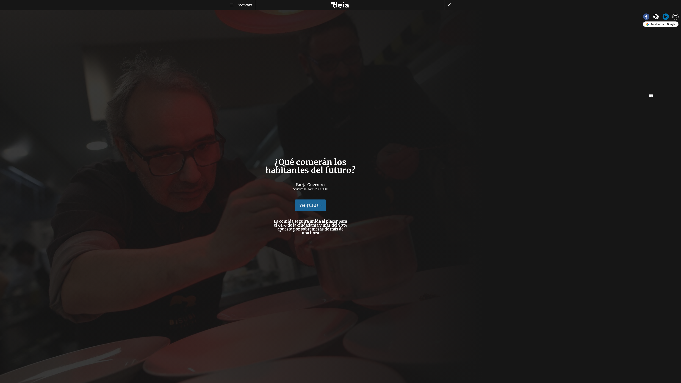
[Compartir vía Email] (675, 17)
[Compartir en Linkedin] (666, 17)
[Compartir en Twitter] (656, 17)
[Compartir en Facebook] (646, 17)
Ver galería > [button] (310, 205)
